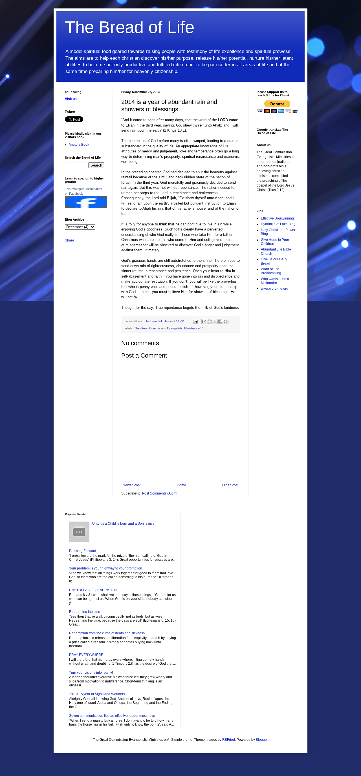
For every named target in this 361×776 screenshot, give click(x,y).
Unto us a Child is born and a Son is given (124, 524)
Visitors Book (79, 145)
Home (181, 485)
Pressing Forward (82, 551)
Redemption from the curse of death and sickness (107, 633)
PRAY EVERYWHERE (86, 655)
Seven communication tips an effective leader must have (112, 716)
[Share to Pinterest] (225, 321)
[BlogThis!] (209, 321)
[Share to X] (215, 321)
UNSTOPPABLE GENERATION (93, 590)
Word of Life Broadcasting (271, 271)
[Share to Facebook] (220, 321)
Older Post (230, 485)
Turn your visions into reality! (91, 673)
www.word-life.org (274, 289)
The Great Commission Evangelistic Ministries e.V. (168, 328)
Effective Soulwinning (277, 218)
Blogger (262, 740)
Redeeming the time (84, 612)
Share (69, 240)
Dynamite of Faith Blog (278, 224)
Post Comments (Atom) (159, 493)
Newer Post (131, 485)
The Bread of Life (129, 27)
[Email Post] (195, 321)
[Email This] (204, 321)
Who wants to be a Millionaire (275, 281)
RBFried (228, 740)
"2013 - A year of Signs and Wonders (97, 694)
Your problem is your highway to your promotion (105, 568)
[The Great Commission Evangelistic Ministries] (86, 207)
